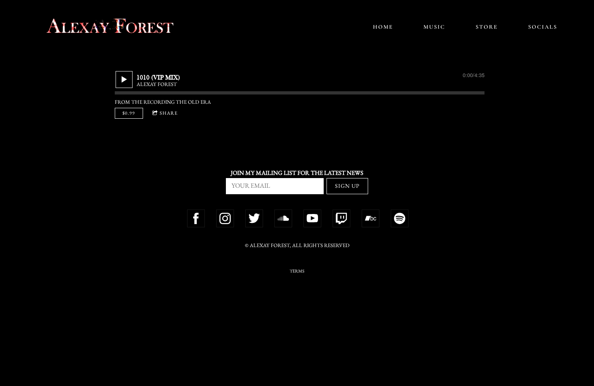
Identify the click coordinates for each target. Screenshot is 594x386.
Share (169, 113)
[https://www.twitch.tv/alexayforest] (341, 218)
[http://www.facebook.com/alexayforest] (196, 218)
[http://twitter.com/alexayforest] (254, 218)
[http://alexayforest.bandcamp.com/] (370, 218)
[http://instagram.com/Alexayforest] (225, 218)
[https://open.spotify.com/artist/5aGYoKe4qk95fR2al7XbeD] (400, 218)
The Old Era (193, 102)
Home (383, 26)
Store (487, 26)
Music (434, 26)
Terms (297, 271)
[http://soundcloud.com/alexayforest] (283, 218)
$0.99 (128, 113)
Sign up (347, 185)
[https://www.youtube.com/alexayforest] (312, 218)
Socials (542, 26)
